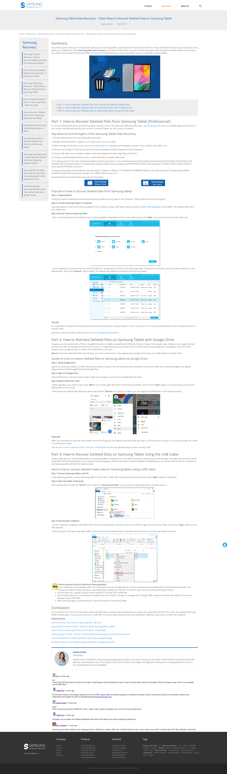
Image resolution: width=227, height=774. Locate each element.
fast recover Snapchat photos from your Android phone (84, 447)
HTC (179, 745)
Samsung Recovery (46, 34)
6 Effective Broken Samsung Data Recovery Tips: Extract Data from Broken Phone (34, 190)
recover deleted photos (98, 145)
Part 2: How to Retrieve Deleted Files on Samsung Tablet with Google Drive (95, 107)
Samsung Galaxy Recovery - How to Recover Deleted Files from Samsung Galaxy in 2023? (35, 158)
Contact (59, 748)
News (151, 755)
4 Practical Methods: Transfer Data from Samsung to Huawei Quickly (81, 638)
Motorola (192, 745)
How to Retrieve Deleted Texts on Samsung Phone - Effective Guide (35, 102)
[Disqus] (124, 701)
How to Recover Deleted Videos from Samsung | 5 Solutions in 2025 (35, 73)
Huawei (146, 748)
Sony (185, 745)
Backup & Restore (88, 755)
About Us (185, 6)
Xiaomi (153, 748)
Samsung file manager (115, 595)
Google (193, 748)
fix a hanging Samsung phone (106, 332)
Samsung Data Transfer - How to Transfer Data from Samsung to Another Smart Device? (90, 634)
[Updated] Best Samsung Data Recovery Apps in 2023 (35, 128)
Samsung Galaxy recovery (97, 141)
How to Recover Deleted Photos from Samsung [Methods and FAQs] (34, 115)
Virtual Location (174, 753)
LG (160, 745)
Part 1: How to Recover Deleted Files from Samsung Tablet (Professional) (94, 104)
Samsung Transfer (88, 750)
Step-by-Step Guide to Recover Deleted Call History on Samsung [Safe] (33, 142)
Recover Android (118, 757)
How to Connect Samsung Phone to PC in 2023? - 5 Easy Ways (78, 630)
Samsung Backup (88, 745)
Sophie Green (107, 24)
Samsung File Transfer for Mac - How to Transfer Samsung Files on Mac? (83, 626)
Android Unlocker (119, 745)
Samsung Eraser (87, 753)
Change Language (30, 753)
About (58, 745)
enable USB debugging (150, 207)
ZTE (187, 748)
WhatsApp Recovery (89, 757)
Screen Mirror (117, 750)
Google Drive (109, 366)
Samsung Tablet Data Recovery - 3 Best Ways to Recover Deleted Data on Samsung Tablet (35, 87)
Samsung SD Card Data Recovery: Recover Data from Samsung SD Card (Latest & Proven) (34, 174)
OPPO (146, 750)
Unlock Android (187, 750)
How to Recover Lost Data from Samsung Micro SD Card (76, 622)
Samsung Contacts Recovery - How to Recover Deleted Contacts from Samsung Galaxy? (35, 58)
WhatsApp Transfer (119, 753)
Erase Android (173, 750)
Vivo (151, 750)
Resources (166, 6)
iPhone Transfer (159, 753)
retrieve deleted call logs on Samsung (163, 440)
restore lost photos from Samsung (144, 326)
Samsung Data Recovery (155, 125)
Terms (58, 753)
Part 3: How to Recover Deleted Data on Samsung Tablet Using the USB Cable (96, 110)
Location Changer (119, 748)
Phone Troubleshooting (175, 748)
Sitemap (59, 755)
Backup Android (118, 755)
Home (21, 34)
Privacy (59, 750)
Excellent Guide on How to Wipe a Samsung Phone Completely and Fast (83, 642)
